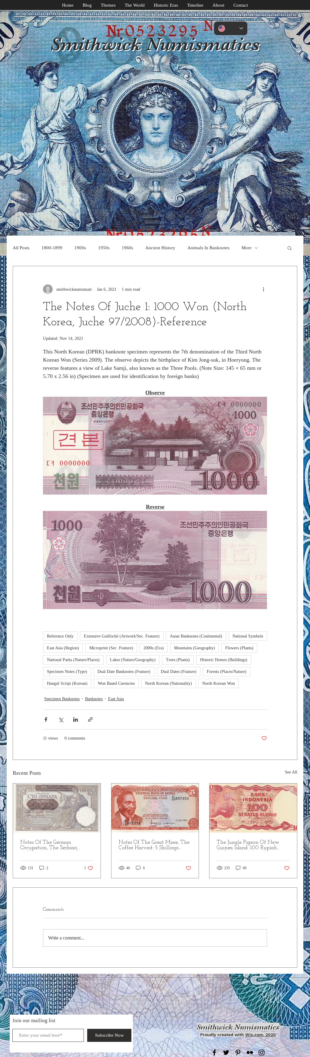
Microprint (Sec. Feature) (111, 648)
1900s (80, 247)
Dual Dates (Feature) (178, 671)
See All (291, 772)
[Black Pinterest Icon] (238, 1052)
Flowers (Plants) (239, 648)
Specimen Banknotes (62, 699)
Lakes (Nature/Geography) (133, 660)
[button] (289, 247)
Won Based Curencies (116, 683)
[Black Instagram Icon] (261, 1052)
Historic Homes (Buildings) (223, 660)
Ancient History (160, 247)
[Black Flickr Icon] (250, 1052)
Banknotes (94, 699)
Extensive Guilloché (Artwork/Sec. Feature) (122, 636)
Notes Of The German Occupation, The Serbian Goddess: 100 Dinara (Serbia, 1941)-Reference (52, 845)
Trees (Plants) (178, 660)
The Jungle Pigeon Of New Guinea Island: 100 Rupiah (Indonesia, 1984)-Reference (248, 845)
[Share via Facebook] (46, 719)
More (247, 247)
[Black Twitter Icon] (226, 1052)
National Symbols (247, 636)
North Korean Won (218, 683)
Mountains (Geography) (194, 648)
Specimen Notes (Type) (67, 671)
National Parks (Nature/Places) (73, 660)
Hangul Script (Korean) (67, 683)
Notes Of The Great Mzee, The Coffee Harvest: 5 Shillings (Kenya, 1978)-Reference (154, 845)
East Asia (116, 699)
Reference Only (60, 636)
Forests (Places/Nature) (226, 671)
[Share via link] (90, 719)
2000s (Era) (153, 648)
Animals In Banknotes (208, 247)
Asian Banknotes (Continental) (196, 636)
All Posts (21, 247)
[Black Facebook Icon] (214, 1052)
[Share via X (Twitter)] (61, 719)
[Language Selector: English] (230, 28)
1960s (127, 247)
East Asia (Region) (63, 648)
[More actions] (263, 289)
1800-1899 (51, 247)
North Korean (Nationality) (168, 683)
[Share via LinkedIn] (75, 719)
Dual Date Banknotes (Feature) (123, 671)
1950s (104, 247)
